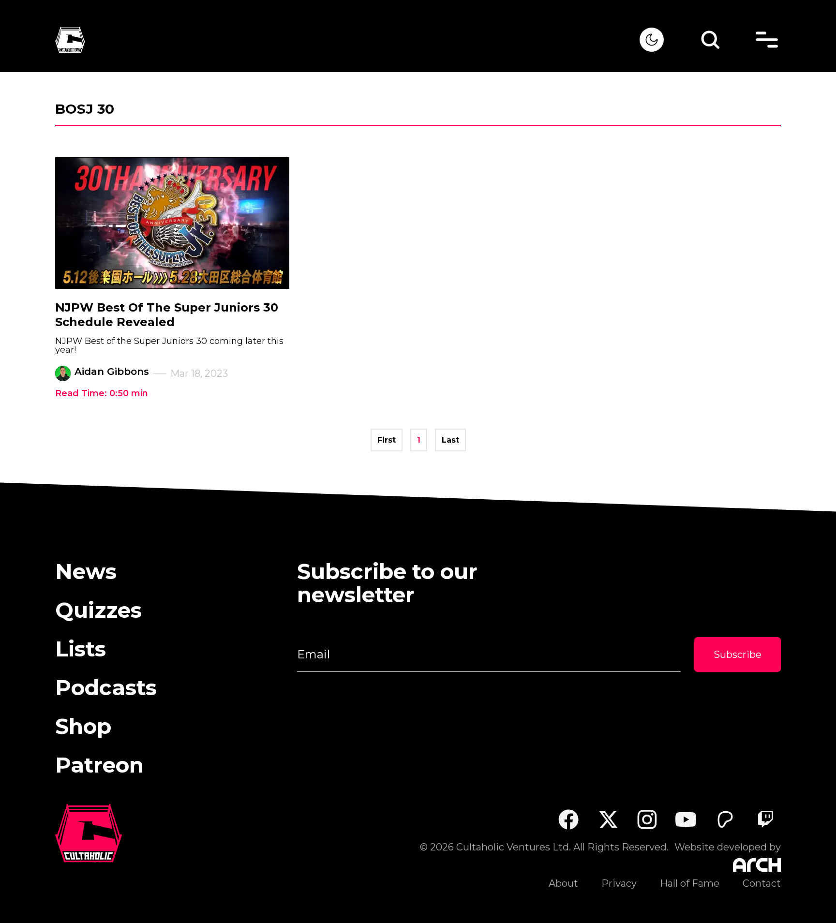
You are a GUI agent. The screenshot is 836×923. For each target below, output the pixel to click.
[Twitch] (765, 819)
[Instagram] (647, 819)
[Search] (710, 39)
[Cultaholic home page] (347, 40)
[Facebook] (568, 819)
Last (450, 440)
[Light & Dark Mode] (652, 40)
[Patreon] (725, 819)
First (386, 440)
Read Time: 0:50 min (101, 393)
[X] (608, 819)
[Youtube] (686, 819)
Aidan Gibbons (112, 371)
